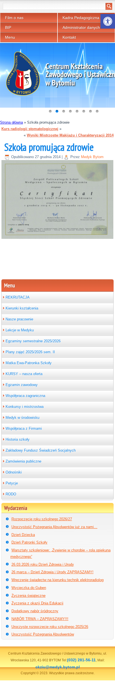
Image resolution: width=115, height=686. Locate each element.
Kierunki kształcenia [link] (22, 308)
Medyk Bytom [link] (92, 157)
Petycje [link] (12, 483)
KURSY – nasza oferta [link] (24, 374)
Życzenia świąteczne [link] (28, 595)
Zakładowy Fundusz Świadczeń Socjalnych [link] (41, 450)
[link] (107, 21)
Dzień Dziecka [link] (23, 535)
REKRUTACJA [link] (18, 297)
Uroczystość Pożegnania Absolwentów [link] (42, 634)
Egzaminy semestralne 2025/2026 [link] (33, 341)
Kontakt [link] (69, 37)
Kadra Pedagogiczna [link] (81, 17)
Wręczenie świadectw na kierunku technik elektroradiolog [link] (57, 580)
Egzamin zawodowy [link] (22, 385)
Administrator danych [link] (81, 27)
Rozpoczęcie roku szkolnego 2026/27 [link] (41, 519)
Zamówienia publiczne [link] (23, 461)
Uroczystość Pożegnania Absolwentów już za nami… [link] (54, 527)
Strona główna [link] (11, 122)
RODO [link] (11, 494)
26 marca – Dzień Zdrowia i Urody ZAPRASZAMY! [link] (52, 572)
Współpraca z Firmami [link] (24, 428)
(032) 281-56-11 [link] (81, 660)
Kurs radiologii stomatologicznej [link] (29, 129)
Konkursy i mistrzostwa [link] (25, 407)
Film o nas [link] (14, 17)
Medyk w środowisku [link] (22, 417)
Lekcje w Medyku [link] (20, 330)
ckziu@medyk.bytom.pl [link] (57, 667)
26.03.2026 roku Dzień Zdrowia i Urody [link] (42, 564)
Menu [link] (10, 37)
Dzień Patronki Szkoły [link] (29, 542)
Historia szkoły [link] (18, 439)
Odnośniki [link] (14, 472)
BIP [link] (8, 27)
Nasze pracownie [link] (19, 319)
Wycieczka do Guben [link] (28, 588)
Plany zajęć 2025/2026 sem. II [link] (30, 352)
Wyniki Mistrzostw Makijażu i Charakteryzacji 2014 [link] (70, 135)
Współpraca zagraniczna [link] (25, 396)
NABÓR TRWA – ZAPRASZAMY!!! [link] (39, 619)
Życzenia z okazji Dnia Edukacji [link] (37, 603)
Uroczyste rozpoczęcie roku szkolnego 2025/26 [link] (49, 627)
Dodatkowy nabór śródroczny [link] (34, 611)
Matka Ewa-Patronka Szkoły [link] (29, 363)
